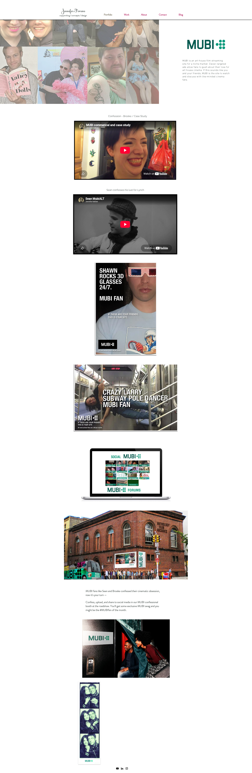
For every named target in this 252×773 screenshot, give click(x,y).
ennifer (69, 11)
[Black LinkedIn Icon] (122, 768)
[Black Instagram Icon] (126, 768)
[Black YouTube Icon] (117, 768)
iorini (81, 11)
